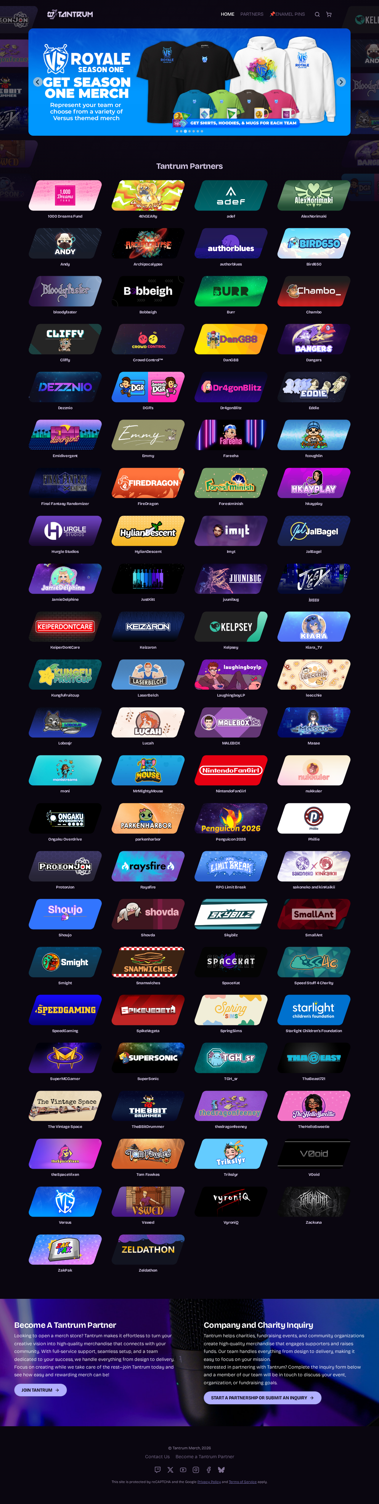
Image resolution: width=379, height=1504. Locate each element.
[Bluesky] (221, 1469)
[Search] (317, 14)
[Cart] (329, 14)
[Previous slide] (38, 82)
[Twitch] (157, 1469)
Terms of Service (243, 1482)
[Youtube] (183, 1469)
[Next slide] (341, 82)
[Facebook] (208, 1469)
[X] (170, 1469)
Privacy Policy (209, 1482)
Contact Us (157, 1456)
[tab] (177, 131)
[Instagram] (195, 1469)
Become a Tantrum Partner (205, 1456)
